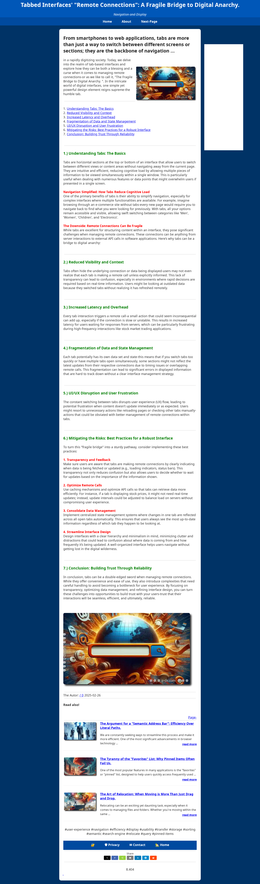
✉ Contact (137, 845)
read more (189, 744)
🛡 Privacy (112, 845)
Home (107, 21)
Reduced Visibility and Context (89, 113)
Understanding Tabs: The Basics (90, 108)
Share (130, 853)
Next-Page (149, 21)
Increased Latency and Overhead (91, 117)
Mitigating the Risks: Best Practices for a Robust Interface (109, 130)
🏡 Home (162, 845)
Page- (192, 717)
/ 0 (81, 695)
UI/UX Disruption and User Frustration (95, 125)
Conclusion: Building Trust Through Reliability (100, 134)
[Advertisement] (223, 97)
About (126, 21)
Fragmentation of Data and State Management (101, 121)
